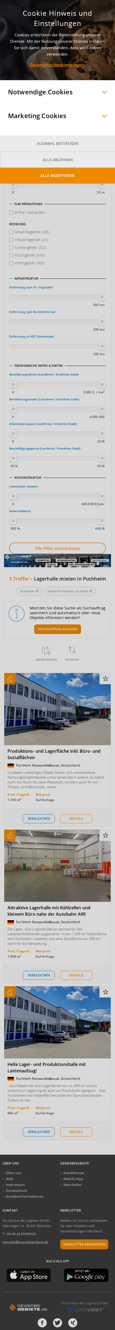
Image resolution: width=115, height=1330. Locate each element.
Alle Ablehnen (58, 159)
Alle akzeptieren (57, 175)
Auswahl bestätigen (57, 143)
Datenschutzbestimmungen (57, 64)
